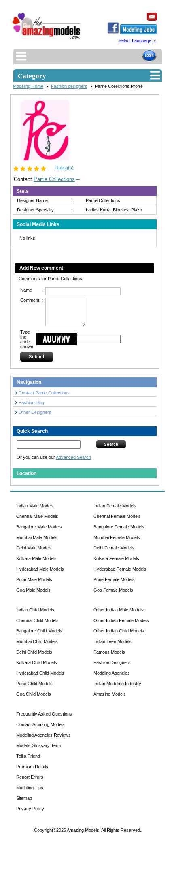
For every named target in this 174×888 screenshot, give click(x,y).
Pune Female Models (114, 579)
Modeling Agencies (111, 673)
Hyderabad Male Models (40, 568)
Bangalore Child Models (39, 630)
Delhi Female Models (113, 547)
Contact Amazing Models (40, 724)
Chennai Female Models (117, 516)
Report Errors (29, 777)
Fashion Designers (112, 662)
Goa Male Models (33, 590)
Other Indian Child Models (118, 630)
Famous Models (109, 651)
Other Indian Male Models (118, 609)
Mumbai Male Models (36, 537)
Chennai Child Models (37, 620)
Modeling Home (28, 86)
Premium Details (32, 766)
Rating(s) (64, 167)
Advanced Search (73, 457)
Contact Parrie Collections (44, 392)
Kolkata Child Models (36, 662)
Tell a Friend (28, 756)
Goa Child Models (33, 694)
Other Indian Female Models (121, 620)
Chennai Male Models (37, 516)
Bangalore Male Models (39, 526)
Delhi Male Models (34, 547)
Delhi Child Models (34, 651)
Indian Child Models (35, 609)
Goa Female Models (113, 590)
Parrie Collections (54, 179)
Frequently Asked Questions (44, 713)
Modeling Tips (29, 787)
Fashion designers (69, 86)
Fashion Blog (31, 402)
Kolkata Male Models (36, 558)
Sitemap (24, 798)
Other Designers (35, 412)
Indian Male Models (35, 505)
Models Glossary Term (38, 745)
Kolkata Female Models (116, 558)
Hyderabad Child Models (40, 673)
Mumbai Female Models (116, 537)
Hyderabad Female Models (119, 568)
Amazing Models (109, 694)
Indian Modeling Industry (117, 683)
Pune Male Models (34, 579)
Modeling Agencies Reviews (43, 735)
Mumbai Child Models (37, 641)
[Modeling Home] (46, 39)
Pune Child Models (34, 683)
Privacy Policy (30, 808)
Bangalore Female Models (118, 526)
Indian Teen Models (112, 641)
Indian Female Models (114, 505)
